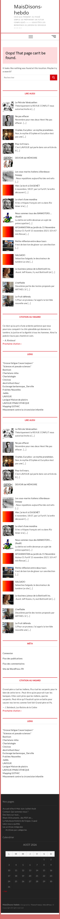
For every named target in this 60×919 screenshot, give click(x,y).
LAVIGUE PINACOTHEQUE (16, 403)
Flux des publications (13, 658)
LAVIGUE (7, 396)
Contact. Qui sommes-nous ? (15, 811)
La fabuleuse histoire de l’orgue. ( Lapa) (20, 821)
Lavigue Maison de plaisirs (15, 399)
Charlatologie (9, 376)
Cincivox (7, 379)
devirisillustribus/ (11, 383)
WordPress (47, 905)
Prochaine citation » (12, 343)
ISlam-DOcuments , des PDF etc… (18, 817)
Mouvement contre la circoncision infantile (23, 409)
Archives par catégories (16, 830)
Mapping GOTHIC (11, 406)
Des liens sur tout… (11, 814)
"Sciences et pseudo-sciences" (17, 366)
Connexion (8, 653)
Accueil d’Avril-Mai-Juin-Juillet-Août (19, 808)
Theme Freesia (36, 905)
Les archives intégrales (13, 827)
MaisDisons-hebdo (28, 10)
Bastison (7, 369)
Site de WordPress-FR (13, 669)
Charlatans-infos (11, 373)
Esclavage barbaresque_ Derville (18, 386)
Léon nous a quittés (11, 824)
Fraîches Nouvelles (12, 389)
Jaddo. (6, 393)
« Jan (5, 891)
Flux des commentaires (14, 663)
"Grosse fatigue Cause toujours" (18, 363)
